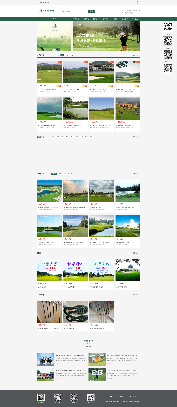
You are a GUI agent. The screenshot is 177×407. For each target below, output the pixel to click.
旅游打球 (96, 19)
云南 (62, 137)
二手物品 (135, 19)
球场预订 (76, 19)
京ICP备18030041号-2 (112, 401)
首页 (54, 19)
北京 (53, 55)
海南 (53, 137)
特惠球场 (86, 19)
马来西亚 (54, 173)
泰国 (60, 173)
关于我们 (133, 396)
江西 (77, 137)
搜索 (91, 11)
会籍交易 (125, 19)
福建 (58, 137)
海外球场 (105, 19)
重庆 (67, 137)
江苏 (58, 55)
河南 (86, 137)
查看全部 (136, 55)
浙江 (62, 55)
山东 (81, 137)
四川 (72, 137)
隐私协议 (123, 396)
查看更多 (88, 346)
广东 (67, 55)
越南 (65, 173)
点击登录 (54, 30)
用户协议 (113, 396)
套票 (115, 19)
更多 (72, 55)
